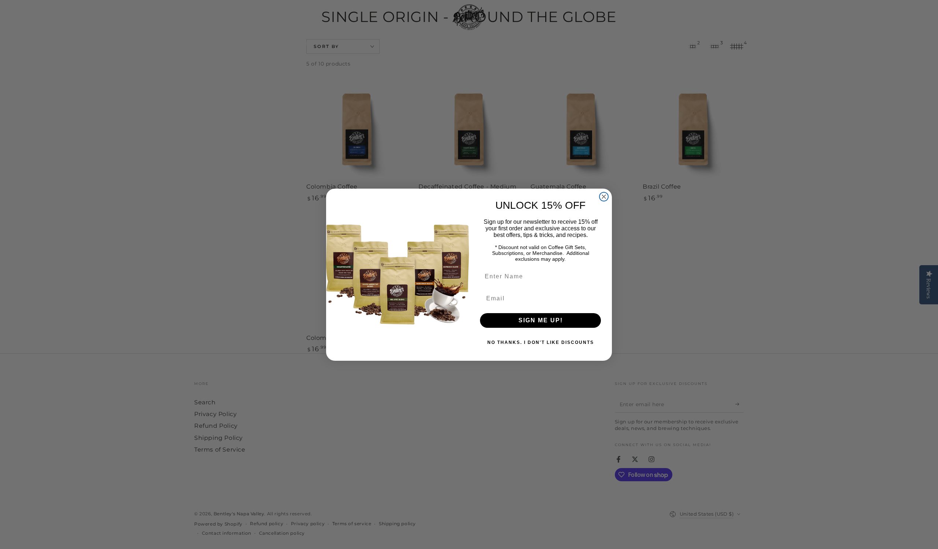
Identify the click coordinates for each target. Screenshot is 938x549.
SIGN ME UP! (540, 320)
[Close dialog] (603, 196)
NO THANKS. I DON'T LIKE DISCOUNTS (540, 342)
